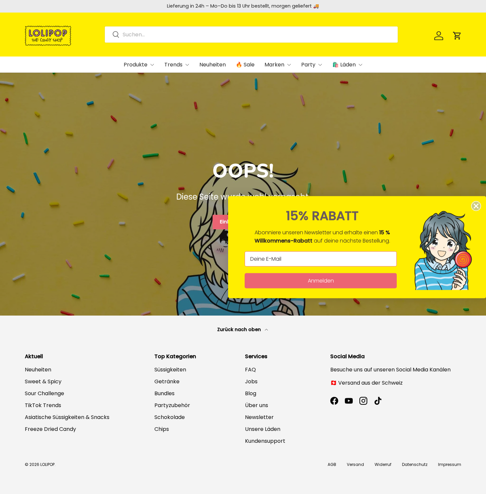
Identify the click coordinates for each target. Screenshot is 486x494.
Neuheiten (212, 64)
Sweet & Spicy (43, 381)
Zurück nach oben (239, 329)
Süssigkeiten (170, 369)
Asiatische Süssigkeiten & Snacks (67, 417)
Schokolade (169, 417)
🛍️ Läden (344, 64)
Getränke (167, 381)
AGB (332, 464)
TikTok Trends (43, 405)
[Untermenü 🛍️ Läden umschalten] (360, 65)
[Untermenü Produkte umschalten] (152, 65)
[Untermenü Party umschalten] (320, 65)
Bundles (164, 393)
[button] (457, 35)
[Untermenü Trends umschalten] (187, 65)
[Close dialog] (476, 206)
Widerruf (383, 464)
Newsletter (259, 417)
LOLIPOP (47, 464)
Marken (274, 64)
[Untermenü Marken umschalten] (289, 65)
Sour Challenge (44, 393)
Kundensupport (265, 441)
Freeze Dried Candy (50, 429)
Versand (355, 464)
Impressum (449, 464)
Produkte (135, 64)
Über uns (256, 405)
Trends (173, 64)
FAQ (250, 369)
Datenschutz (414, 464)
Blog (250, 393)
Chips (161, 429)
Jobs (251, 381)
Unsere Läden (262, 429)
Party (308, 64)
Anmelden (321, 280)
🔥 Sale (245, 64)
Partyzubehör (172, 405)
